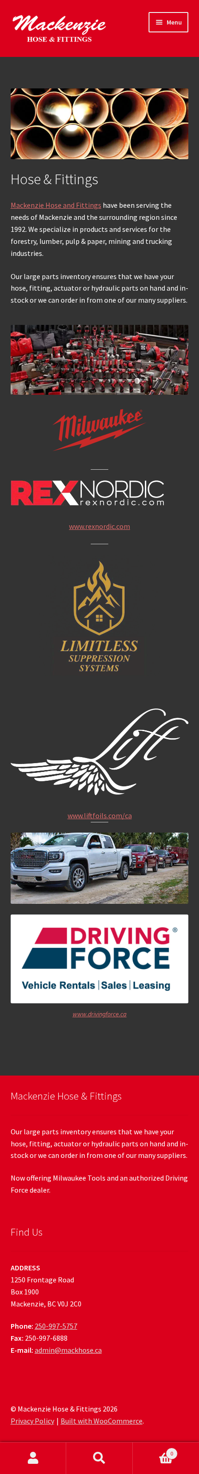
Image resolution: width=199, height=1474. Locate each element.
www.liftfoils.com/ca (100, 815)
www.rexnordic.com (99, 526)
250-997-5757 (56, 1326)
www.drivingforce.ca (100, 1014)
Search (99, 1458)
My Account (33, 1458)
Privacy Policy (32, 1420)
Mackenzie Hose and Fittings (56, 205)
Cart (153, 1450)
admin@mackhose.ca (68, 1350)
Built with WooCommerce (102, 1420)
